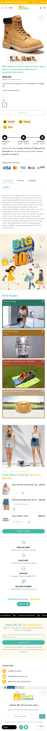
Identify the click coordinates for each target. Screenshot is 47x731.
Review (20, 180)
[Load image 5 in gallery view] (34, 58)
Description (8, 180)
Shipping (5, 79)
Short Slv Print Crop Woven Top (24, 485)
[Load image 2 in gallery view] (18, 58)
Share (10, 127)
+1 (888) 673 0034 (14, 671)
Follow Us (21, 604)
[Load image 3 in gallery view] (23, 58)
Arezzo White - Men (20, 516)
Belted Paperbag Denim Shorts (24, 500)
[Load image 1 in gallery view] (12, 58)
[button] (6, 7)
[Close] (43, 692)
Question (11, 122)
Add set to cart (23, 531)
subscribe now (23, 642)
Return (6, 187)
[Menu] (2, 7)
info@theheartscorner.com (18, 676)
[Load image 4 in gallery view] (29, 58)
